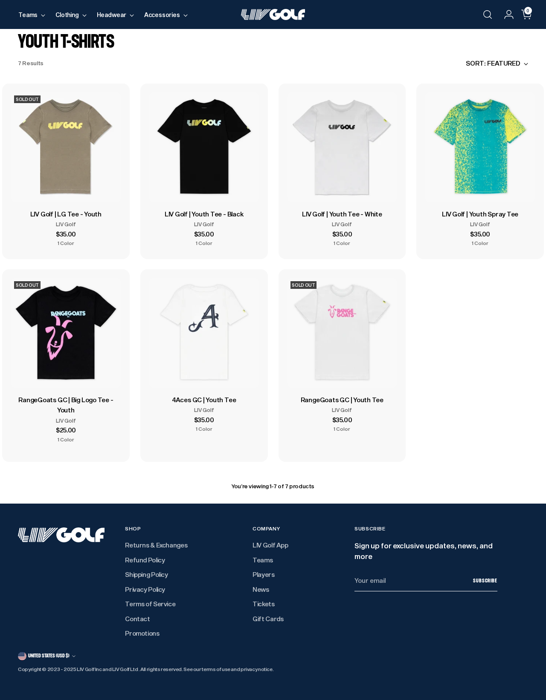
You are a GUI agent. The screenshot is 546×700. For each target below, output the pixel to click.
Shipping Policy (146, 574)
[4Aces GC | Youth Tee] (204, 333)
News (261, 589)
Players (263, 574)
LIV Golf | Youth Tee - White (342, 214)
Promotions (142, 633)
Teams (263, 560)
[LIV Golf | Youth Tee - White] (342, 147)
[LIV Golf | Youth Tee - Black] (204, 147)
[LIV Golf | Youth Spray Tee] (480, 147)
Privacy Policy (145, 589)
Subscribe (485, 580)
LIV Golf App (270, 545)
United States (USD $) (49, 655)
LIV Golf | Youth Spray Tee (480, 214)
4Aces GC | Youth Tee (204, 399)
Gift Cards (268, 618)
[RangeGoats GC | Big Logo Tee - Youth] (66, 333)
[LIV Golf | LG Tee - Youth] (66, 147)
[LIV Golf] (273, 14)
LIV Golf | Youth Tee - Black (204, 214)
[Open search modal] (487, 14)
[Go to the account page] (505, 14)
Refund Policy (145, 560)
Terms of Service (150, 604)
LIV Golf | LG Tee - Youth (66, 214)
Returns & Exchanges (156, 545)
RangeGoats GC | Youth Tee (342, 399)
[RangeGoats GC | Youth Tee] (342, 333)
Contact (137, 618)
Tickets (263, 604)
